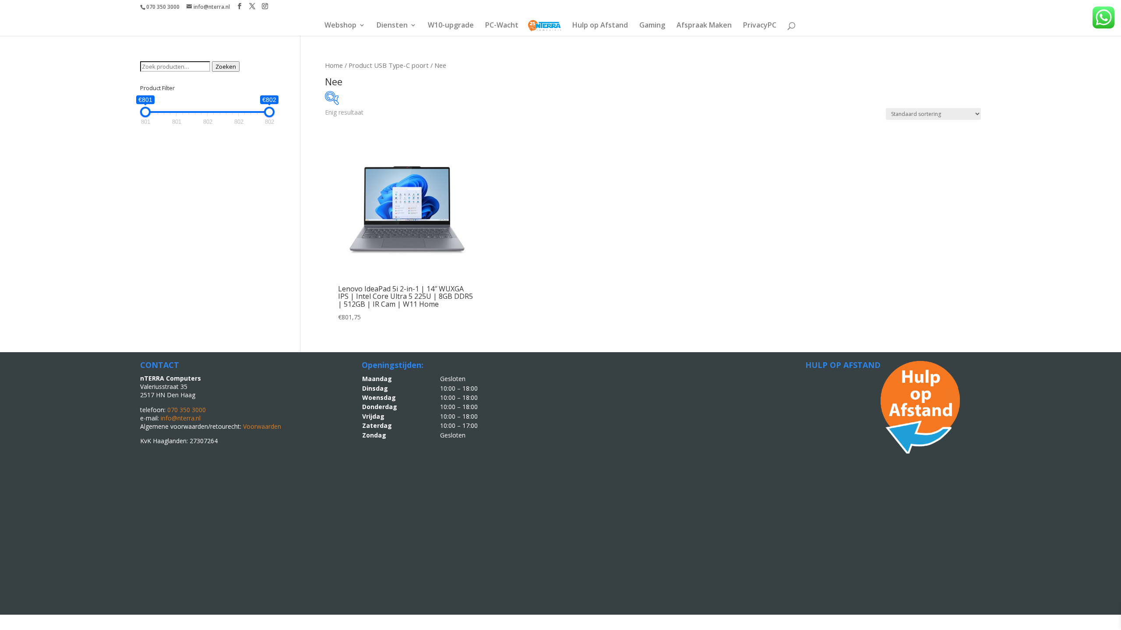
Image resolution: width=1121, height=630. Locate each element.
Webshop (340, 26)
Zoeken (225, 66)
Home (334, 65)
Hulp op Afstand (600, 26)
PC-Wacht (501, 26)
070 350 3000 (163, 6)
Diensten (392, 26)
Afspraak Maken (704, 26)
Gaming (652, 26)
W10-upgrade (451, 26)
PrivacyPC (759, 26)
